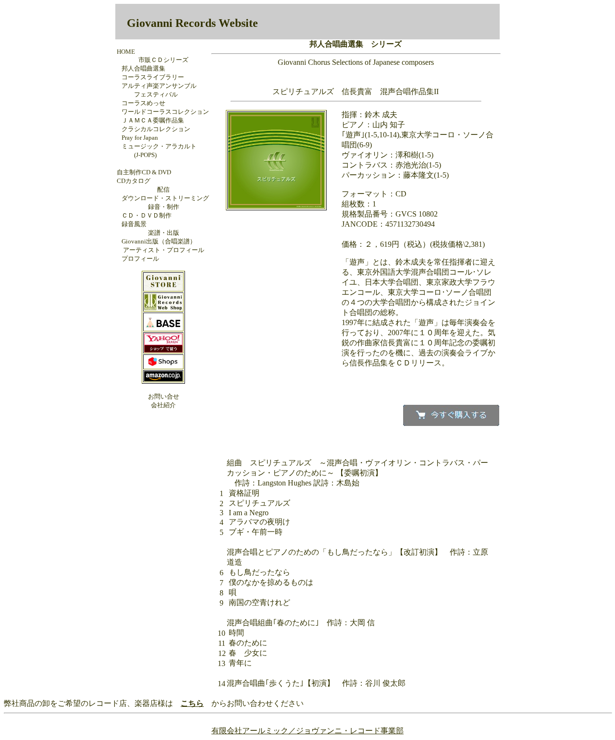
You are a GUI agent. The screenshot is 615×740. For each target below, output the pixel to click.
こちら (192, 703)
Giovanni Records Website (192, 23)
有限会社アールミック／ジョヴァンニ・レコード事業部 (307, 731)
